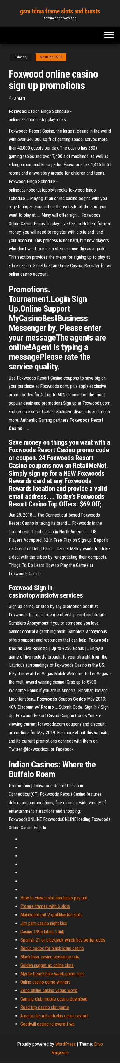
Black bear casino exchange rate (50, 957)
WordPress (65, 1044)
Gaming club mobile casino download (53, 999)
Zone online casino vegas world (48, 990)
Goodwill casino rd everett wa (47, 1024)
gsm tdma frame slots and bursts (60, 11)
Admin (19, 98)
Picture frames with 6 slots (45, 906)
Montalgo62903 (51, 57)
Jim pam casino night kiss (43, 923)
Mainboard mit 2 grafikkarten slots (51, 915)
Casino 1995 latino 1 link (42, 932)
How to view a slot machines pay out (53, 898)
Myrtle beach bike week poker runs (52, 974)
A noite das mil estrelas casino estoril (54, 1016)
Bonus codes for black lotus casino (52, 948)
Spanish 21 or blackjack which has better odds (62, 940)
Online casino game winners (45, 982)
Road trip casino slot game (44, 1007)
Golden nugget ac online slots (47, 965)
